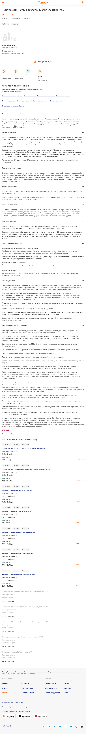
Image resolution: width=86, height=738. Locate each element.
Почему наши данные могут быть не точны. (22, 674)
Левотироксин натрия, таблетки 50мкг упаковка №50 (22, 637)
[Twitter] (60, 726)
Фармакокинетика (30, 96)
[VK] (54, 726)
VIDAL (12, 434)
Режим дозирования (63, 96)
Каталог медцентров (52, 693)
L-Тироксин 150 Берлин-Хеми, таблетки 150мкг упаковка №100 (26, 607)
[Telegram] (70, 726)
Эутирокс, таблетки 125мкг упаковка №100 (18, 652)
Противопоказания (23, 101)
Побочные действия (8, 101)
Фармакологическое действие (12, 96)
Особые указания (56, 101)
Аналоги (27, 18)
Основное (5, 18)
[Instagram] (76, 726)
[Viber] (65, 726)
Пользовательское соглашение (12, 702)
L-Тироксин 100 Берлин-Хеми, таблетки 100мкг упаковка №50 (26, 592)
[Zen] (81, 726)
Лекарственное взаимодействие (13, 106)
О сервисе (25, 683)
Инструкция (16, 18)
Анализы (67, 688)
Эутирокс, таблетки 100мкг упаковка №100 (18, 574)
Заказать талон (50, 683)
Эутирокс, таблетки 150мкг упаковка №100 (18, 532)
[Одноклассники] (43, 726)
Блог (66, 693)
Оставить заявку (28, 693)
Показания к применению (46, 96)
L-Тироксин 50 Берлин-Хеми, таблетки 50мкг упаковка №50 (25, 448)
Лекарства (5, 693)
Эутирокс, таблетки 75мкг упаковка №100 (18, 553)
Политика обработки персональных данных (16, 707)
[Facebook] (49, 726)
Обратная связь (27, 688)
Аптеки (78, 459)
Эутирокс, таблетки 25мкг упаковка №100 (18, 490)
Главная (5, 683)
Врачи (66, 683)
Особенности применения (40, 101)
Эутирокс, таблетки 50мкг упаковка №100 (18, 511)
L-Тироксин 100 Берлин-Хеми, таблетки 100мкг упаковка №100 (26, 469)
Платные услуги (51, 688)
